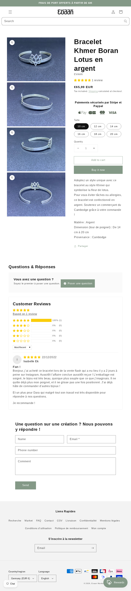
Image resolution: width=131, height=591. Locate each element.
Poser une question (79, 283)
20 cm (114, 134)
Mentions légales (110, 520)
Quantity (78, 141)
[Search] (125, 21)
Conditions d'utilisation (38, 528)
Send (25, 485)
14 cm (114, 126)
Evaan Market (97, 583)
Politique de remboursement (71, 528)
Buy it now (98, 169)
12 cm (97, 126)
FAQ (38, 520)
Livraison (71, 520)
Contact (49, 520)
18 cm (97, 134)
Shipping (93, 91)
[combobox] (65, 21)
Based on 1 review (25, 314)
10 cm (81, 126)
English (45, 578)
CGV (59, 520)
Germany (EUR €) (20, 578)
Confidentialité (88, 520)
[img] (32, 357)
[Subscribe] (92, 548)
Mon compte (98, 528)
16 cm (81, 134)
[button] (10, 12)
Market (29, 520)
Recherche (15, 520)
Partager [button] (83, 246)
